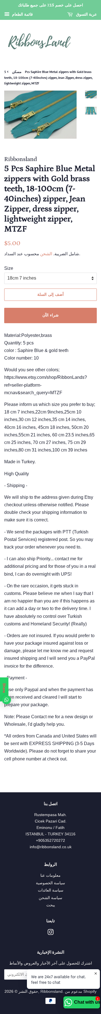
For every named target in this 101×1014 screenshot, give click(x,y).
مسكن (16, 72)
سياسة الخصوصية (50, 883)
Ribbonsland (51, 991)
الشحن (45, 253)
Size (8, 268)
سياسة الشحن (50, 898)
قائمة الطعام (22, 14)
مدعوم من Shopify (81, 991)
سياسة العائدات (50, 890)
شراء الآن (50, 315)
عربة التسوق (86, 14)
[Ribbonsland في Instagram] (50, 933)
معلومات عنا (50, 875)
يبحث (50, 905)
